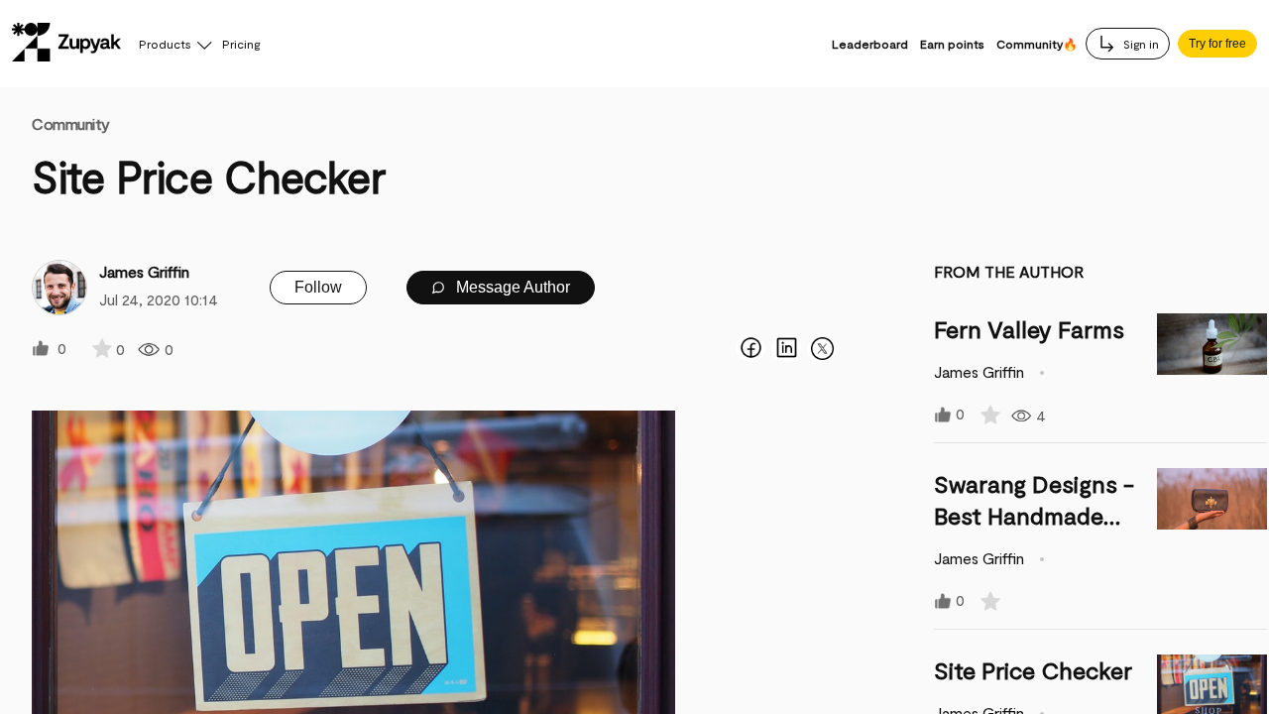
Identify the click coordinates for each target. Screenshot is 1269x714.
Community (71, 123)
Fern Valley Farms (1029, 328)
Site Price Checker (1033, 669)
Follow (318, 287)
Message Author (511, 287)
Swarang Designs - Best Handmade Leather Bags (1034, 515)
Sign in (1139, 44)
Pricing (241, 44)
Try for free (1217, 44)
